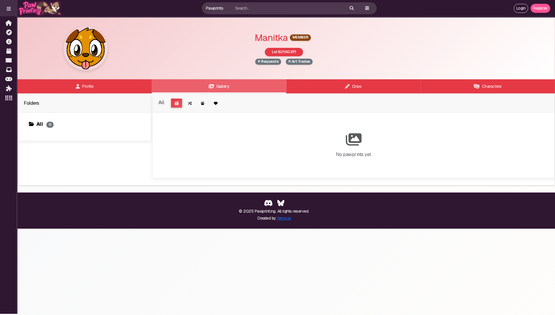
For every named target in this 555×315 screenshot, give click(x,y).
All (43, 124)
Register (540, 8)
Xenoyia (284, 218)
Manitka (271, 37)
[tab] (84, 86)
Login (521, 8)
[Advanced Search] (367, 8)
